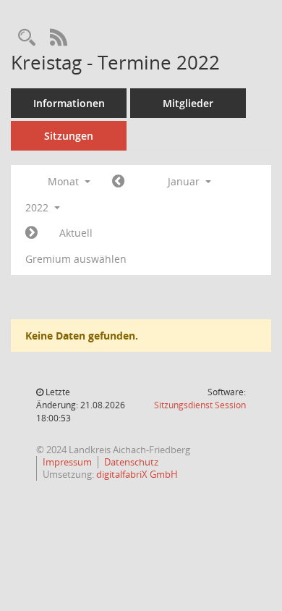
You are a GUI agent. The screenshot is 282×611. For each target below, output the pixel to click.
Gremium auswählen (76, 259)
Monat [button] (65, 181)
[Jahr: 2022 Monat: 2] (31, 233)
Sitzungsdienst (200, 405)
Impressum (67, 461)
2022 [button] (38, 207)
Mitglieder (188, 103)
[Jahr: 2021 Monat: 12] (118, 182)
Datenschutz (131, 461)
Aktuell (76, 233)
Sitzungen (68, 136)
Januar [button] (185, 181)
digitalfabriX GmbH (137, 474)
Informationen (69, 103)
